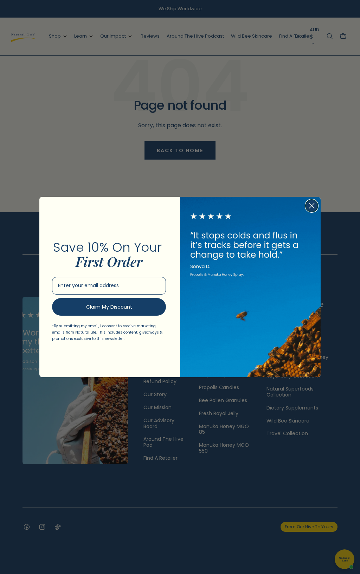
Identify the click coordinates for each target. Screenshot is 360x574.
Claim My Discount (109, 306)
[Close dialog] (312, 206)
